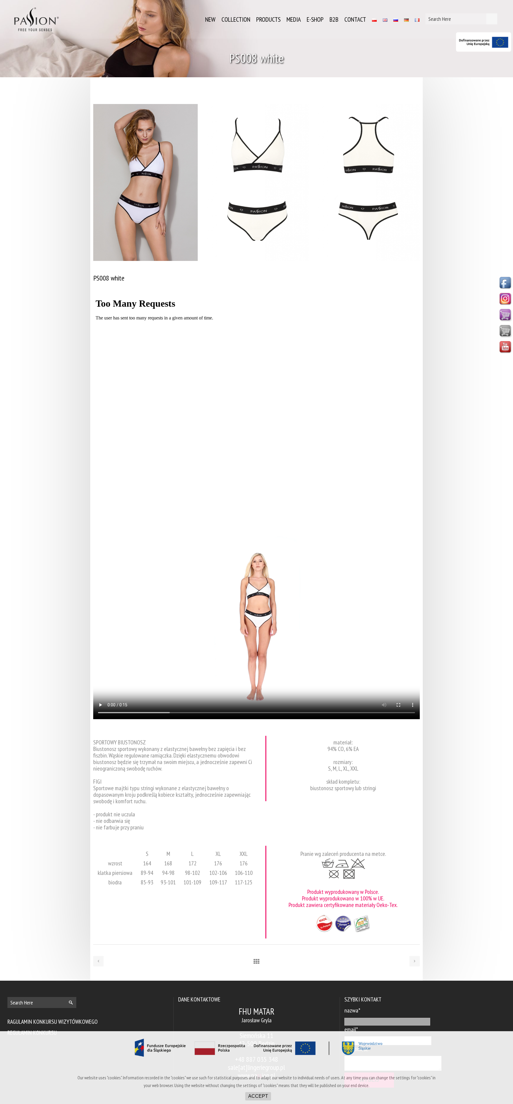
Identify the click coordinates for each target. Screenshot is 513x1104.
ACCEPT (258, 1096)
